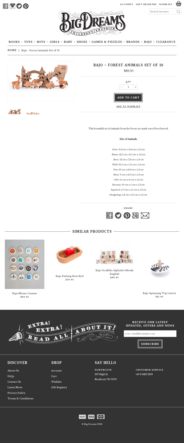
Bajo (148, 42)
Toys (28, 42)
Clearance (166, 42)
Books (14, 42)
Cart (54, 376)
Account (126, 4)
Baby (68, 42)
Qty (128, 82)
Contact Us (14, 381)
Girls (54, 42)
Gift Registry (146, 4)
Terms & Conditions (20, 398)
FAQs (11, 376)
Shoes (82, 42)
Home (12, 50)
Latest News (15, 387)
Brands (133, 42)
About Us (13, 370)
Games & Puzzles (106, 42)
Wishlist (56, 381)
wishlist (165, 4)
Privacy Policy (16, 392)
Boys (41, 42)
